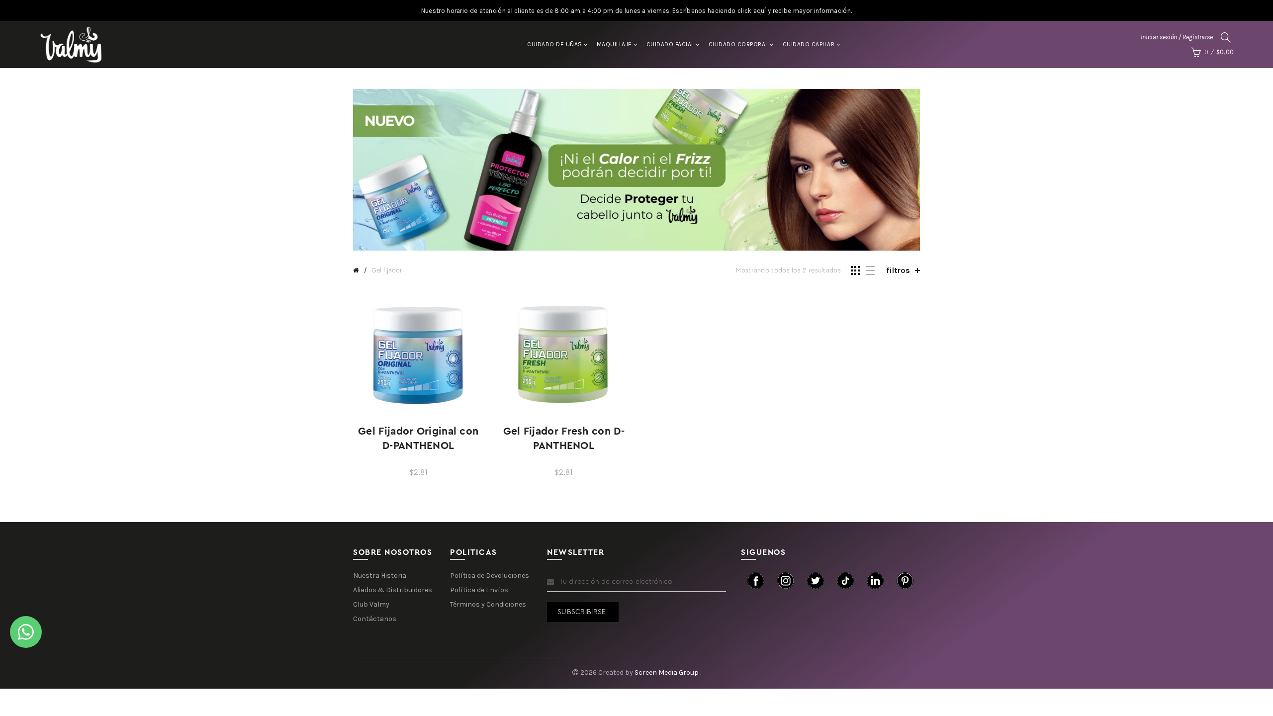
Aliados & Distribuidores (392, 590)
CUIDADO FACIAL (670, 44)
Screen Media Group (667, 672)
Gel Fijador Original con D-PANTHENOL (418, 438)
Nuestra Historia (379, 575)
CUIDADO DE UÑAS (554, 44)
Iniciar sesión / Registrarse (1177, 37)
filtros (898, 270)
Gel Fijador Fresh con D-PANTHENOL (564, 438)
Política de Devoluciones (489, 575)
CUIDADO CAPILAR (809, 44)
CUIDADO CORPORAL (738, 44)
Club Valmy (371, 604)
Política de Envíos (479, 590)
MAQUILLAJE (614, 44)
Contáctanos (374, 619)
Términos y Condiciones (488, 604)
